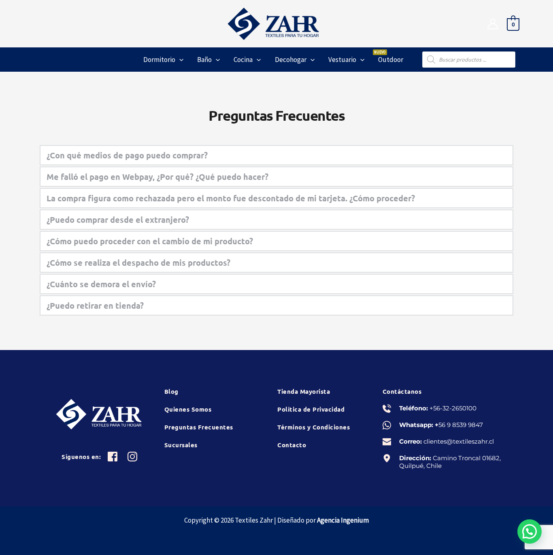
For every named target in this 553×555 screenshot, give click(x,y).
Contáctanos (402, 391)
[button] (179, 59)
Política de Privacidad (311, 409)
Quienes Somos (188, 409)
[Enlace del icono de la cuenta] (493, 24)
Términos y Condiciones (313, 427)
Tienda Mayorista (303, 391)
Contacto (291, 445)
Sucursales (181, 445)
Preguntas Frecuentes (198, 427)
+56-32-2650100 (453, 408)
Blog (171, 391)
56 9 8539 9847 (460, 425)
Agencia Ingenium (343, 520)
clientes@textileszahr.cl (458, 441)
